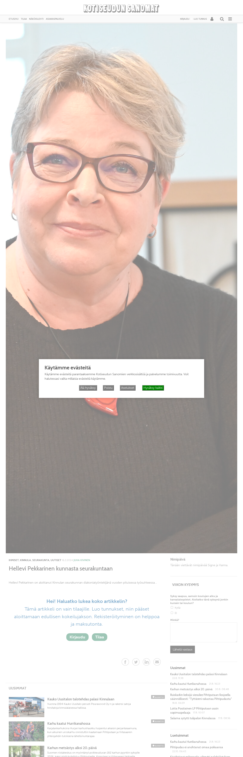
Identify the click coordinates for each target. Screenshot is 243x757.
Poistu (108, 388)
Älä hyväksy (88, 388)
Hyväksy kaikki (153, 388)
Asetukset (127, 388)
